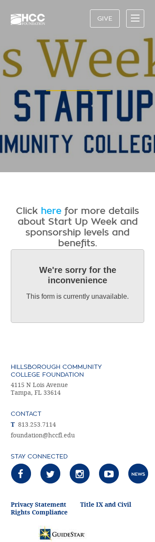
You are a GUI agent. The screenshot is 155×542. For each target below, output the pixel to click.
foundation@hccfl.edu (43, 435)
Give (104, 18)
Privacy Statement (38, 504)
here (51, 211)
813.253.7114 (37, 424)
